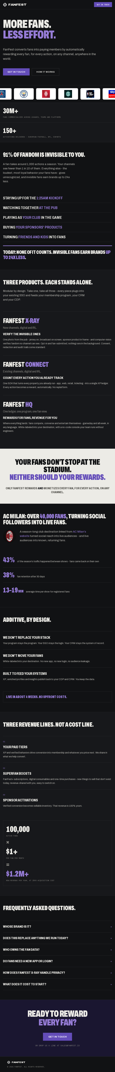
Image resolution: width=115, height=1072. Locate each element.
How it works (45, 72)
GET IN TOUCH (103, 4)
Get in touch (16, 72)
